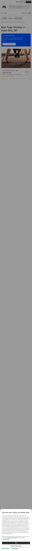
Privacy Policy (6, 539)
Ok (16, 543)
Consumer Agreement (12, 537)
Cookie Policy (14, 548)
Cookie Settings (16, 546)
